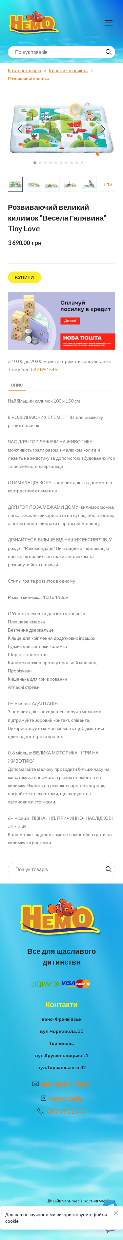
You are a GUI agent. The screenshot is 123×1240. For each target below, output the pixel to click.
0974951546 (44, 369)
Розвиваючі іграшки (28, 78)
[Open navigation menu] (108, 22)
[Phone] (40, 1111)
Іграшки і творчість (68, 70)
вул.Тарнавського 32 (61, 1067)
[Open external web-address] (61, 321)
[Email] (35, 1084)
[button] (109, 52)
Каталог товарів (24, 70)
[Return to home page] (35, 23)
